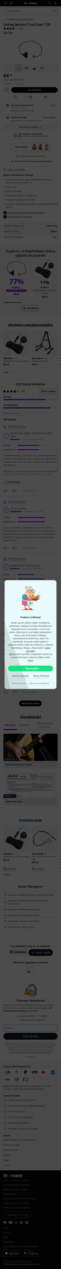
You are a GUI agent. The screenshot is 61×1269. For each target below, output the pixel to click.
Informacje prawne (19, 683)
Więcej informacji (41, 675)
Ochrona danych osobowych (39, 683)
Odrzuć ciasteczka (20, 675)
